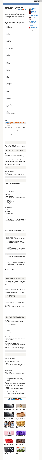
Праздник (12, 3)
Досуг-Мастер (7, 1)
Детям (8, 3)
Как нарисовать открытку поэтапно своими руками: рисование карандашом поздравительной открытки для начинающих (34, 28)
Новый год (28, 3)
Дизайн (6, 3)
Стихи (24, 3)
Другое (35, 3)
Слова (14, 3)
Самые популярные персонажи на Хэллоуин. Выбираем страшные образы (34, 12)
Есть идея (21, 3)
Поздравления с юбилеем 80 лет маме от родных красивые (33, 25)
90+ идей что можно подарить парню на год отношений (34, 9)
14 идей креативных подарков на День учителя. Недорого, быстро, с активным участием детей (33, 22)
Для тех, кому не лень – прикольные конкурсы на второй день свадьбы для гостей (34, 18)
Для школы (31, 3)
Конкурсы (18, 3)
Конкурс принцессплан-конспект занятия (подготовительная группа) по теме (33, 15)
